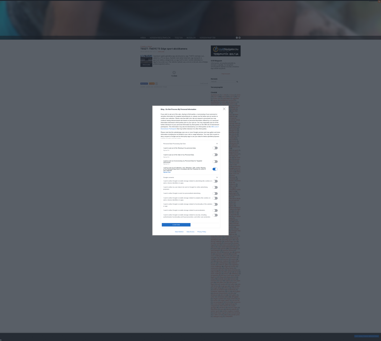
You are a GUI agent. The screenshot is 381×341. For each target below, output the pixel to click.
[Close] (225, 109)
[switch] (215, 148)
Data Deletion (179, 231)
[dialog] (190, 170)
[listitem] (190, 144)
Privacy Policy (201, 231)
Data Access (190, 231)
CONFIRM (176, 225)
